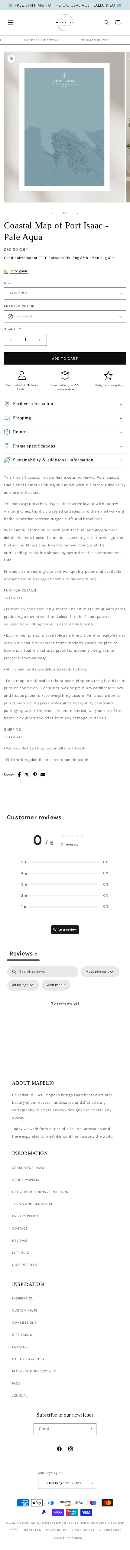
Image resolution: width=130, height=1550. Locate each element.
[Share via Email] (43, 774)
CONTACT (20, 1228)
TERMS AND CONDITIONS (33, 1204)
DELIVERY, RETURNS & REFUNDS (40, 1192)
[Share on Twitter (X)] (27, 774)
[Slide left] (52, 213)
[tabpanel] (65, 1017)
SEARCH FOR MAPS (28, 1167)
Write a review (65, 929)
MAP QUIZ (20, 1252)
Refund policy (31, 1529)
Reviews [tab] (23, 953)
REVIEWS (20, 1240)
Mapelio (23, 1522)
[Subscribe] (90, 1429)
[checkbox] (56, 985)
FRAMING (20, 1347)
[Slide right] (77, 213)
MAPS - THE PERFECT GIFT (34, 1371)
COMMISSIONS (24, 1322)
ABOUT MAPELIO (25, 1180)
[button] (10, 22)
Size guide (19, 271)
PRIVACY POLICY (25, 1216)
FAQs (16, 1383)
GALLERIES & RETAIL (29, 1359)
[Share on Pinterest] (35, 774)
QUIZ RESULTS (24, 1265)
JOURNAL (20, 1395)
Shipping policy (110, 1529)
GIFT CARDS (22, 1334)
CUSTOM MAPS (24, 1310)
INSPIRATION (23, 1298)
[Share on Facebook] (19, 774)
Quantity (13, 329)
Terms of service (82, 1529)
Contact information (67, 1537)
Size (8, 283)
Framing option (19, 306)
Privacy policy (56, 1529)
